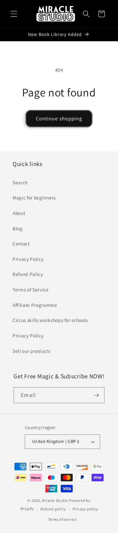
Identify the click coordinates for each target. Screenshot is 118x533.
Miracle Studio (55, 500)
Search (20, 182)
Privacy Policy (28, 259)
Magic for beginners (34, 197)
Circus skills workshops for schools (50, 320)
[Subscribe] (96, 395)
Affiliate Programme (35, 305)
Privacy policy (85, 509)
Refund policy (53, 509)
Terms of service (62, 519)
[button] (13, 13)
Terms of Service (31, 289)
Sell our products (31, 351)
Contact (21, 243)
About (19, 213)
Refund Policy (28, 274)
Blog (18, 228)
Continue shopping (59, 118)
